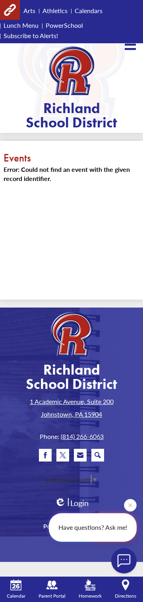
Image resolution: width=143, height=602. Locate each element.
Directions (125, 595)
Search (97, 455)
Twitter (62, 455)
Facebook (45, 455)
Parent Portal (52, 595)
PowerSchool (64, 25)
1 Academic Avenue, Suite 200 (72, 401)
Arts (29, 10)
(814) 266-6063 (82, 436)
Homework (90, 595)
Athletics (55, 10)
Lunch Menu (21, 25)
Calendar (16, 595)
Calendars (88, 10)
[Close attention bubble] (130, 505)
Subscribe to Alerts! (31, 35)
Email (80, 455)
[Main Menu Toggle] (130, 44)
